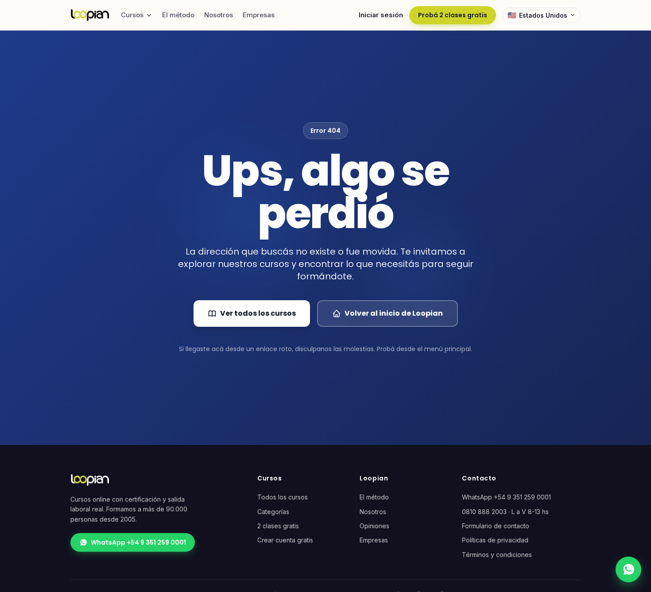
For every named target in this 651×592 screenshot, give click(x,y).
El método (178, 15)
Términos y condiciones (497, 554)
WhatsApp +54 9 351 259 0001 (138, 542)
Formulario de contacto (495, 526)
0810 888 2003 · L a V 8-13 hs (505, 511)
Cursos (132, 15)
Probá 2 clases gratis (452, 15)
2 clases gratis (278, 526)
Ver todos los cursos (258, 313)
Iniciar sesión (381, 15)
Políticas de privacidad (495, 540)
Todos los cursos (282, 497)
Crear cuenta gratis (285, 540)
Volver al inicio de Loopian (394, 313)
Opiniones (374, 526)
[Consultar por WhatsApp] (628, 569)
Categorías (273, 511)
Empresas (259, 15)
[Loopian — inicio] (89, 15)
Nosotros (218, 15)
